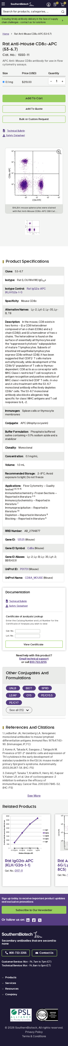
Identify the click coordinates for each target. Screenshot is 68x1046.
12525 (21, 539)
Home (5, 33)
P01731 (24, 569)
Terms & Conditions (34, 1036)
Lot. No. (10, 635)
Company (11, 994)
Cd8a (30, 548)
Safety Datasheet (15, 135)
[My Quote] (55, 4)
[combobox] (33, 11)
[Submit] (63, 11)
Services (10, 983)
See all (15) (16, 710)
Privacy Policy (34, 1031)
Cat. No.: (9, 870)
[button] (16, 953)
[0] (61, 4)
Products (10, 977)
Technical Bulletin (16, 130)
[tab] (34, 977)
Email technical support (34, 658)
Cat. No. (10, 631)
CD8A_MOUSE (34, 577)
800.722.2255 (38, 661)
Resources (11, 989)
